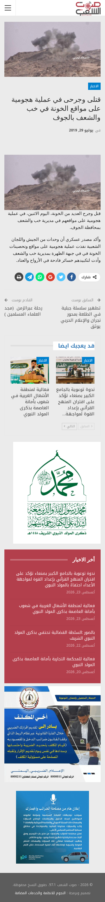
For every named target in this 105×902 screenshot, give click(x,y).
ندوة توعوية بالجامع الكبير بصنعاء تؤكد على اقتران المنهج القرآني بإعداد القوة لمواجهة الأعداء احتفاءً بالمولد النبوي (55, 579)
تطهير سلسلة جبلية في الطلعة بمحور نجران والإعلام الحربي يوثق (81, 317)
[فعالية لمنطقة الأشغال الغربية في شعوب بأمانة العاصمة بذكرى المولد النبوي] (29, 370)
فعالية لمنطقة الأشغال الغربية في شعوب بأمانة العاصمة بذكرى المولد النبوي (57, 608)
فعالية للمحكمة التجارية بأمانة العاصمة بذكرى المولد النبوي (54, 662)
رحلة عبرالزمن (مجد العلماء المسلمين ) (23, 311)
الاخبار (94, 86)
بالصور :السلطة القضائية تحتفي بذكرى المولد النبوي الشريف (54, 635)
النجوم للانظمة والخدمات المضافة (40, 893)
